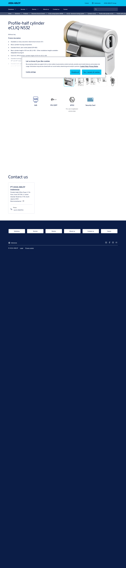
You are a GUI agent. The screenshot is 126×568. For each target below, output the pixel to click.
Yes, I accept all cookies (91, 72)
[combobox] (106, 9)
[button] (15, 9)
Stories (34, 9)
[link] (87, 3)
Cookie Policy (84, 66)
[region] (63, 67)
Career (65, 9)
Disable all (75, 72)
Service (23, 9)
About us (46, 9)
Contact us (56, 9)
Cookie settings (31, 72)
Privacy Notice (93, 66)
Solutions (11, 9)
